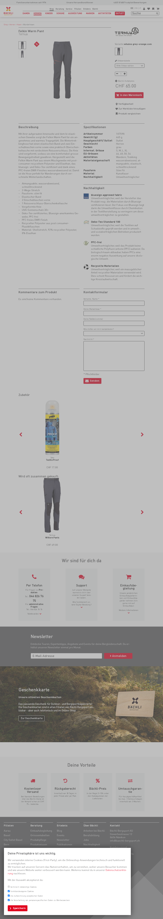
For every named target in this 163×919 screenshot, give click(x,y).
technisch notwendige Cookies (24, 887)
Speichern (19, 908)
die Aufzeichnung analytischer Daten (27, 896)
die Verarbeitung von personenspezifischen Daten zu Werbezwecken (40, 900)
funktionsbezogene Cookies (22, 891)
